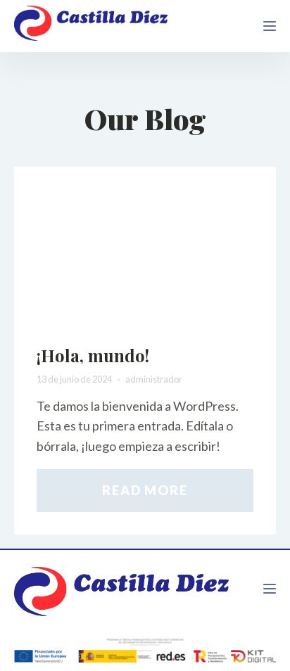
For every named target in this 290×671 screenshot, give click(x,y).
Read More (144, 490)
